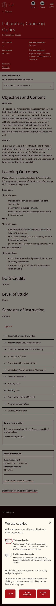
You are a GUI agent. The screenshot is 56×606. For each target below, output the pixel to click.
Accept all (43, 594)
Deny (10, 594)
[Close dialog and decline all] (50, 522)
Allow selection (27, 594)
